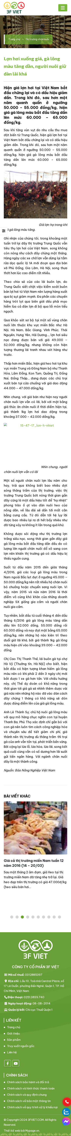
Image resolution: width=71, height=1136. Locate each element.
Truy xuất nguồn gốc (20, 1046)
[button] (11, 917)
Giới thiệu (13, 1033)
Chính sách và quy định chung (27, 1094)
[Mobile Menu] (62, 7)
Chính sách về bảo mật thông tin (29, 1101)
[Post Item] (35, 827)
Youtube (15, 1063)
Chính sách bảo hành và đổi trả (28, 1082)
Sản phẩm (14, 1040)
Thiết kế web (12, 1130)
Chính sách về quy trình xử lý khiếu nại (32, 1107)
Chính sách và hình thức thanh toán (31, 1088)
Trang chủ (13, 1027)
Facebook (7, 1063)
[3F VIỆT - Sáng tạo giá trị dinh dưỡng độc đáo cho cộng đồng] (14, 7)
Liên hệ (12, 1052)
